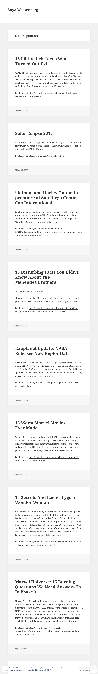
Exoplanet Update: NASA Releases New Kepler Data (42, 350)
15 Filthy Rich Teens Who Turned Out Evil (41, 61)
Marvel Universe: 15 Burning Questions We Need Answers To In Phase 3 (48, 587)
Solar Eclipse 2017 (34, 133)
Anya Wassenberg (23, 9)
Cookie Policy (49, 670)
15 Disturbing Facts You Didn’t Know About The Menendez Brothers (47, 277)
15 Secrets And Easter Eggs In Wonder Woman (46, 499)
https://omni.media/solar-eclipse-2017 (47, 155)
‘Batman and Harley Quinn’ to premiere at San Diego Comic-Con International (46, 197)
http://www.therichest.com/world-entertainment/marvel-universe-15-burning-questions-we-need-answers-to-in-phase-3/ (47, 631)
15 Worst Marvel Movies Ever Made (40, 425)
